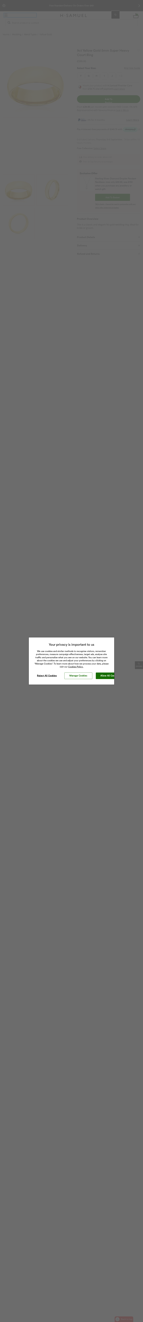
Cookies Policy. (75, 666)
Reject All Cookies (47, 675)
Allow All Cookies (109, 675)
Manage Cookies (78, 675)
